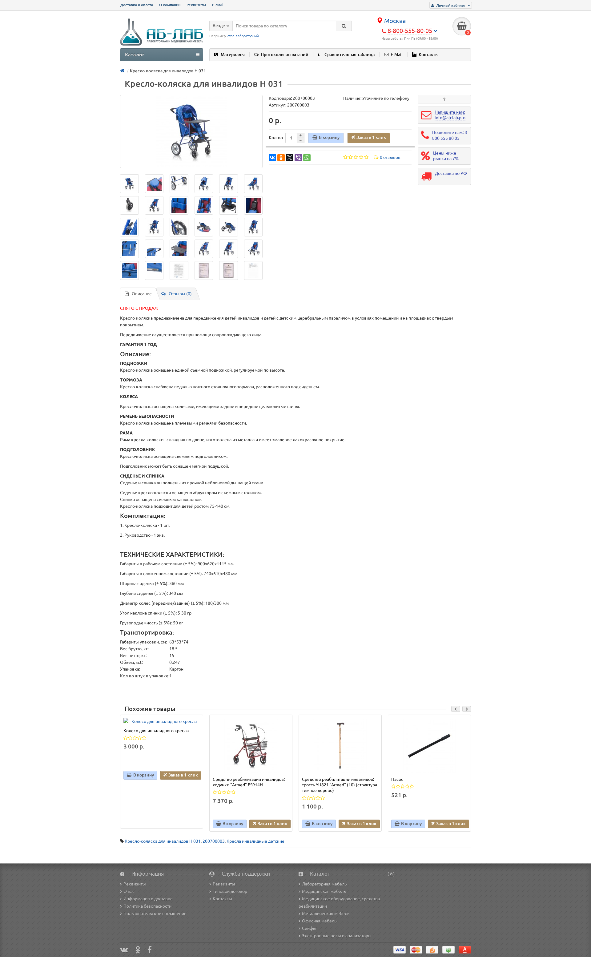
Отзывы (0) (180, 293)
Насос (397, 779)
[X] (289, 157)
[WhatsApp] (307, 157)
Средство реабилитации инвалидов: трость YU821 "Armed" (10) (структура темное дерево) (339, 785)
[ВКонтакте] (272, 157)
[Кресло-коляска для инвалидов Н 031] (191, 131)
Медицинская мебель (324, 891)
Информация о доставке (148, 898)
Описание (142, 293)
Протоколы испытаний (284, 54)
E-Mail (217, 5)
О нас (129, 891)
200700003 (214, 841)
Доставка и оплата (136, 5)
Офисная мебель (319, 920)
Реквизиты (196, 5)
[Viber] (298, 157)
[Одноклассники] (281, 157)
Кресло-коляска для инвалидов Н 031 (163, 841)
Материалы (233, 54)
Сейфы (309, 928)
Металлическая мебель (325, 913)
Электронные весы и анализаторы (337, 935)
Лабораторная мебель (324, 883)
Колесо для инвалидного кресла (156, 730)
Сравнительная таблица (349, 54)
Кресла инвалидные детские (255, 841)
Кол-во (276, 137)
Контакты (429, 54)
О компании (169, 5)
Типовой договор (230, 891)
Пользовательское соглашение (155, 913)
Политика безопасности (147, 906)
